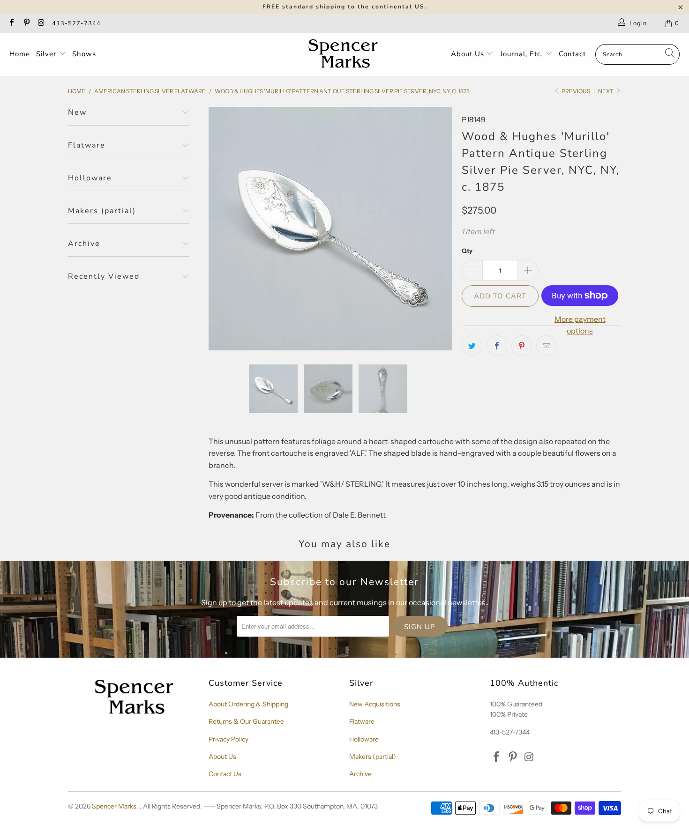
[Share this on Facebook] (497, 345)
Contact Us (225, 774)
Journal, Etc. (522, 54)
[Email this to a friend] (546, 345)
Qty (467, 250)
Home (19, 54)
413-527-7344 (76, 23)
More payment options (580, 325)
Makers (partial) (372, 756)
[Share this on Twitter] (472, 345)
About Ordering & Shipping (248, 704)
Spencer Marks (114, 806)
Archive (360, 774)
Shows (84, 54)
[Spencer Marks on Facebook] (11, 23)
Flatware (361, 721)
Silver (47, 54)
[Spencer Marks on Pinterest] (26, 23)
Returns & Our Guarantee (246, 721)
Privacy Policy (228, 739)
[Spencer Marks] (345, 54)
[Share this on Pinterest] (521, 345)
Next (606, 91)
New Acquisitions (374, 704)
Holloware (364, 739)
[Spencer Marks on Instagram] (41, 23)
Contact (572, 54)
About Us (469, 54)
